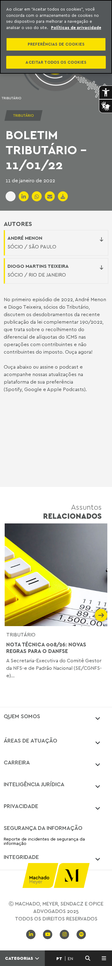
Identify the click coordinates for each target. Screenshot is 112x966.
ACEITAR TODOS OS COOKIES (56, 62)
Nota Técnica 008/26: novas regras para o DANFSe (46, 647)
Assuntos (72, 512)
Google (33, 389)
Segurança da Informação (43, 827)
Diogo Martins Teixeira (38, 266)
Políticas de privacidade (76, 27)
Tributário (20, 634)
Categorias (19, 958)
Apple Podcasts (65, 389)
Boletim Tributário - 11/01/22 (46, 149)
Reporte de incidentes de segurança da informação (44, 841)
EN (70, 958)
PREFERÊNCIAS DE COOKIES (56, 44)
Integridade (21, 856)
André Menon (24, 238)
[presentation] (11, 615)
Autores (18, 224)
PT (59, 958)
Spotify (13, 389)
